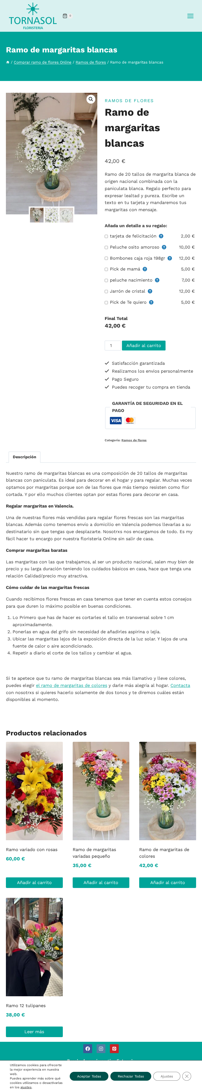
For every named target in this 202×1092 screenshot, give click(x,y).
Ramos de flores (129, 100)
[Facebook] (87, 1048)
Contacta (180, 685)
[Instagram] (101, 1048)
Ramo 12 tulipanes (26, 1005)
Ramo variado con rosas (31, 849)
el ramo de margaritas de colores (71, 685)
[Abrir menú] (190, 16)
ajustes (26, 1087)
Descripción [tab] (24, 457)
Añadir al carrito (143, 345)
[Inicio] (8, 62)
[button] (90, 99)
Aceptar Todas (89, 1076)
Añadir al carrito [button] (34, 882)
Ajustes (167, 1076)
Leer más (34, 1031)
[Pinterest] (114, 1048)
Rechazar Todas (131, 1076)
